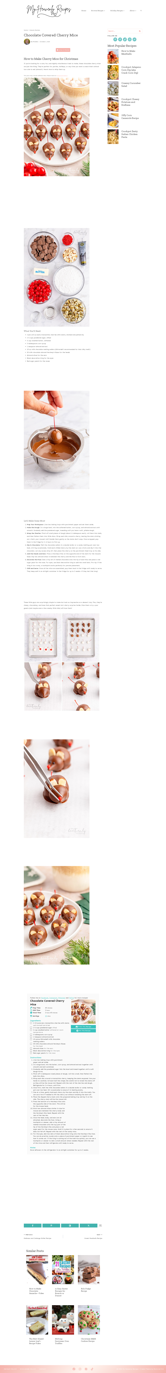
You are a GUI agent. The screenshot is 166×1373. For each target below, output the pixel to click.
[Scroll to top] (161, 1365)
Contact (42, 1369)
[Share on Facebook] (33, 1225)
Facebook (44, 998)
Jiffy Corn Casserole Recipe (130, 116)
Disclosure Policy (62, 75)
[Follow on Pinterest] (115, 39)
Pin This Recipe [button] (84, 1031)
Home (83, 11)
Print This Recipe (84, 1027)
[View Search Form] (141, 10)
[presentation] (37, 1269)
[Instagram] (80, 1369)
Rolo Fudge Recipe (86, 1289)
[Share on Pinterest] (51, 1225)
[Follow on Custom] (134, 39)
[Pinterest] (86, 1369)
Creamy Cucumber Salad (131, 84)
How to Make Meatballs (128, 52)
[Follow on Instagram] (130, 39)
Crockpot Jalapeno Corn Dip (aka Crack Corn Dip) (131, 70)
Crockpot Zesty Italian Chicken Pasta (129, 134)
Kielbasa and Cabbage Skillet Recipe (37, 1236)
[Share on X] (88, 1225)
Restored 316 (159, 1369)
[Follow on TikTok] (125, 39)
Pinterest (61, 998)
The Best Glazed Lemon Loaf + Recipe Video (36, 1341)
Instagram (53, 998)
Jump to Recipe (63, 50)
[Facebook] (74, 1369)
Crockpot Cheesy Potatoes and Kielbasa (130, 102)
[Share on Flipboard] (70, 1225)
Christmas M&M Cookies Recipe (88, 1340)
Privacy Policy (10, 1369)
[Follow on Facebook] (120, 39)
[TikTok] (92, 1369)
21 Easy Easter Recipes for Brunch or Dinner (61, 1292)
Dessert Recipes (34, 30)
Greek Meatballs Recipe (93, 1236)
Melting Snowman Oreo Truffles (62, 1341)
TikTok (71, 998)
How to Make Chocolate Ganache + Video (36, 1290)
